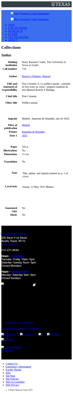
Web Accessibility (15, 381)
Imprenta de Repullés (33, 131)
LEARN (12, 34)
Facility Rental (13, 369)
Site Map (10, 375)
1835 (24, 135)
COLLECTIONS (17, 28)
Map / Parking (9, 244)
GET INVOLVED (18, 37)
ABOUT (13, 40)
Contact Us (12, 363)
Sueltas (6, 55)
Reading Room (19, 271)
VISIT (11, 25)
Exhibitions (17, 256)
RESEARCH (15, 31)
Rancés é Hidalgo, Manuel (36, 76)
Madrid (26, 125)
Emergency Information (18, 366)
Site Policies (12, 378)
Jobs (8, 372)
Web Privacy (12, 385)
